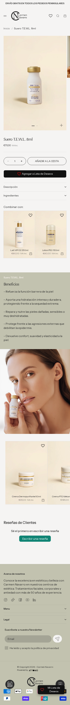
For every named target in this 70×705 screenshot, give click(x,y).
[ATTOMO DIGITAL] (33, 670)
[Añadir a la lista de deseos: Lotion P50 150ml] (62, 215)
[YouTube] (27, 600)
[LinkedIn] (34, 599)
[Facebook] (20, 600)
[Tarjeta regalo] (60, 684)
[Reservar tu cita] (9, 684)
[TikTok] (13, 599)
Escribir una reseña (35, 538)
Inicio (7, 28)
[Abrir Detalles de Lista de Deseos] (50, 15)
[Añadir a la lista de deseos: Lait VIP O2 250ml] (30, 215)
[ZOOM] (61, 125)
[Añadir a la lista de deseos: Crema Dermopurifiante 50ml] (42, 445)
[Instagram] (6, 600)
